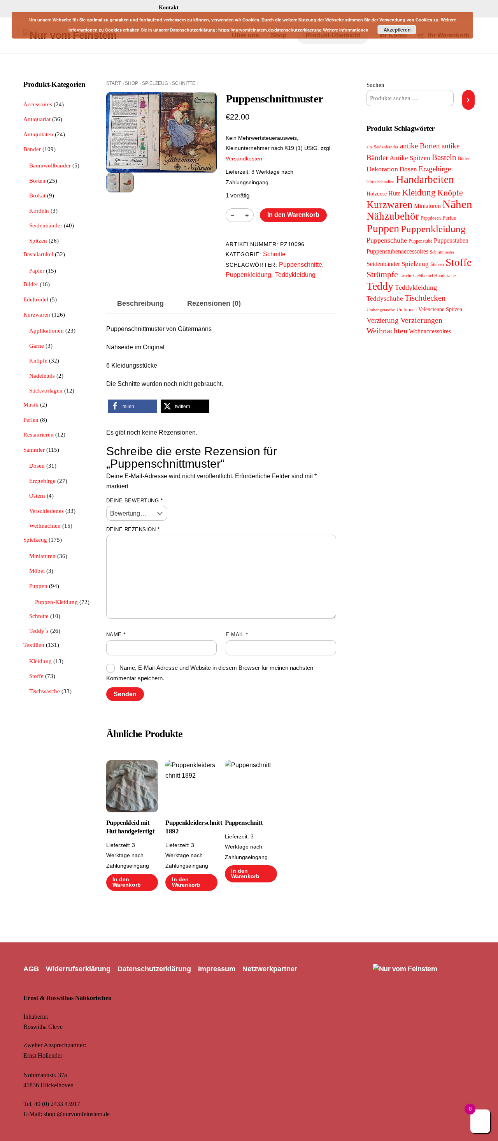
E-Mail (237, 634)
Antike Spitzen (409, 158)
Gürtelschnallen (380, 182)
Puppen (38, 586)
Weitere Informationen (345, 30)
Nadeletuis (42, 375)
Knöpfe (38, 360)
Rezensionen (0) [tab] (214, 303)
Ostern (37, 495)
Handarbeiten (425, 179)
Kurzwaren (36, 314)
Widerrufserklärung (78, 969)
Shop (131, 83)
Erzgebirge (42, 480)
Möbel (37, 570)
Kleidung (40, 661)
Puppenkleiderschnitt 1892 (191, 827)
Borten (37, 180)
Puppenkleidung (248, 274)
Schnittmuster (442, 252)
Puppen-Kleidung (56, 602)
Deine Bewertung (134, 501)
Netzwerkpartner (269, 969)
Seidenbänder (45, 225)
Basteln (444, 157)
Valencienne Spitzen (440, 309)
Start (113, 83)
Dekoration (382, 169)
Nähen (457, 204)
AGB (31, 969)
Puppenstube (420, 241)
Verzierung (382, 320)
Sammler (34, 449)
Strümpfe (382, 274)
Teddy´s (39, 630)
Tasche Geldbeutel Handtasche (428, 275)
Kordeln (39, 210)
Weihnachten (45, 525)
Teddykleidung (295, 274)
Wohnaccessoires (430, 331)
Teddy (379, 286)
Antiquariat (37, 119)
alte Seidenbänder (382, 147)
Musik (31, 404)
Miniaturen (42, 556)
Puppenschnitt (244, 822)
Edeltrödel (35, 299)
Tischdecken (425, 298)
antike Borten (420, 146)
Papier (36, 270)
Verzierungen (421, 320)
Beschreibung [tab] (140, 303)
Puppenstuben (451, 240)
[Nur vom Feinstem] (405, 969)
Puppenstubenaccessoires (397, 251)
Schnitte (183, 83)
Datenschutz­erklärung (154, 969)
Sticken (437, 264)
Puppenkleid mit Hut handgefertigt (130, 827)
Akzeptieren (397, 29)
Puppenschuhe (386, 240)
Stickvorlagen (46, 390)
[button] (132, 406)
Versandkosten (244, 158)
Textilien (33, 644)
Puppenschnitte (300, 264)
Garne (36, 345)
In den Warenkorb (293, 214)
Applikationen (46, 330)
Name (116, 634)
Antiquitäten (38, 134)
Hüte (394, 193)
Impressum (216, 969)
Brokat (37, 195)
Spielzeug (155, 83)
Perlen (31, 419)
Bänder (32, 149)
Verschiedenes (46, 510)
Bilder (30, 284)
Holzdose (376, 194)
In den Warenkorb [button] (126, 882)
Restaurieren (38, 434)
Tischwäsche (44, 691)
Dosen (37, 465)
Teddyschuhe (384, 298)
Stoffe (36, 676)
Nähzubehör (392, 216)
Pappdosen (431, 218)
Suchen (375, 84)
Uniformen (406, 309)
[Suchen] (468, 99)
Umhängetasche (380, 310)
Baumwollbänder (50, 165)
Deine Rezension (133, 529)
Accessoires (37, 104)
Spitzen (38, 240)
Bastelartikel (38, 254)
